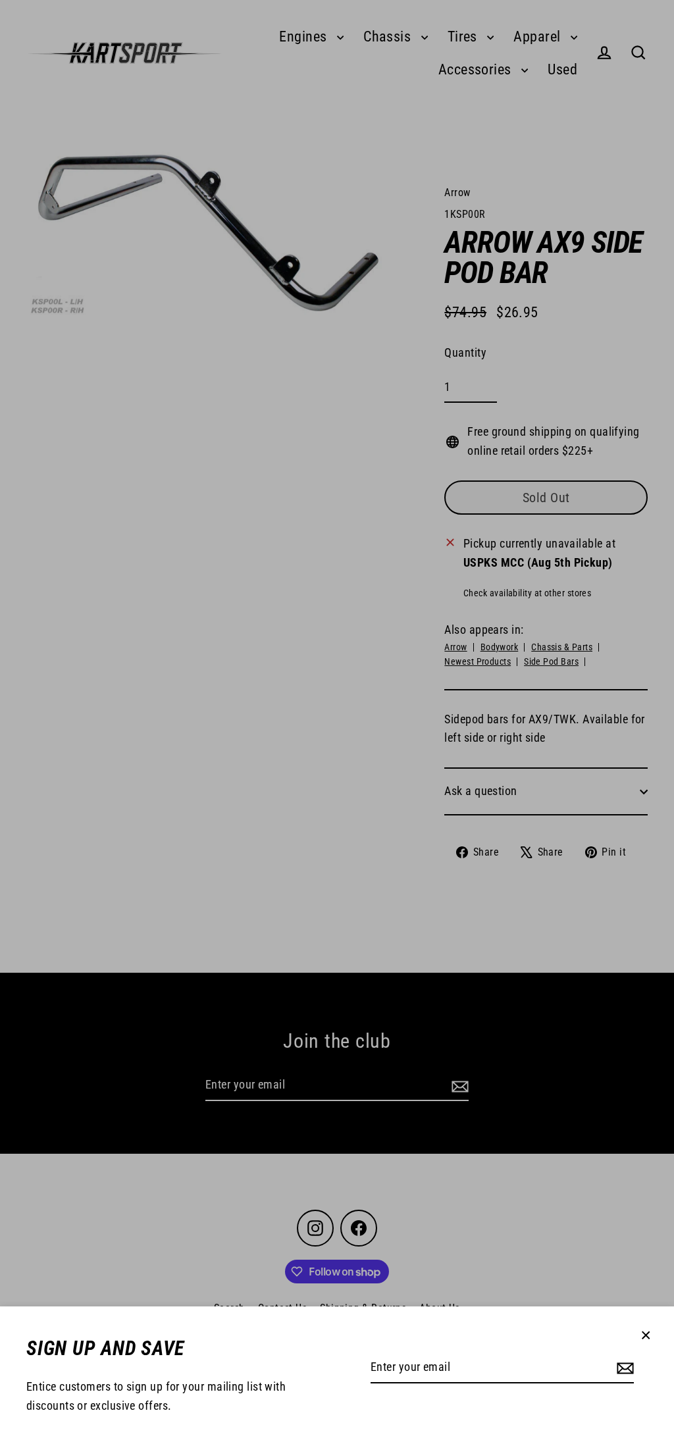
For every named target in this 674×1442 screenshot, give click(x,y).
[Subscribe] (623, 1367)
